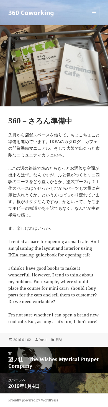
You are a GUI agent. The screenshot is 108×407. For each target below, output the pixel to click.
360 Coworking (31, 12)
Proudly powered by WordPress (33, 400)
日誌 (59, 339)
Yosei (43, 339)
